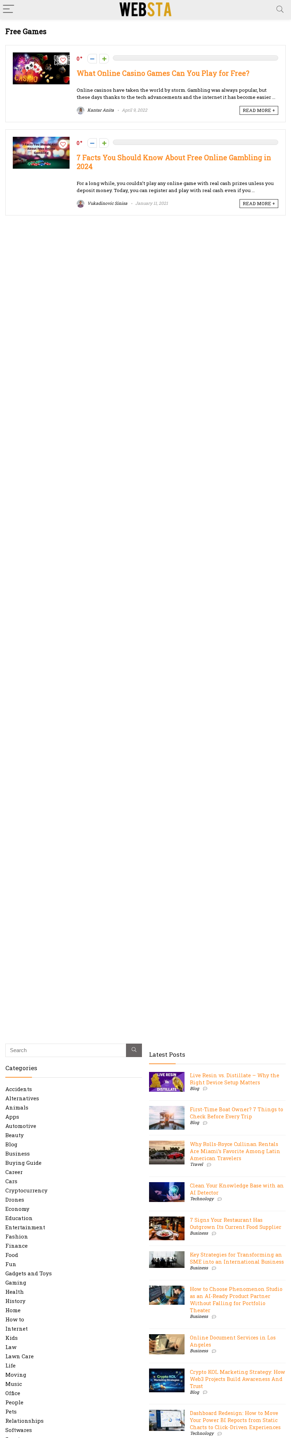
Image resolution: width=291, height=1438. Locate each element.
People (14, 1402)
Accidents (18, 1088)
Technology (202, 1198)
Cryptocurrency (26, 1190)
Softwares (18, 1429)
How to (14, 1319)
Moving (15, 1374)
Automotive (20, 1125)
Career (14, 1171)
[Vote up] (104, 58)
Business (17, 1153)
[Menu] (8, 9)
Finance (16, 1245)
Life (10, 1365)
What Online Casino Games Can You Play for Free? (163, 73)
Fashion (16, 1236)
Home (13, 1310)
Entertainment (25, 1227)
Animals (16, 1107)
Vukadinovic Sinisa (106, 203)
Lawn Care (19, 1356)
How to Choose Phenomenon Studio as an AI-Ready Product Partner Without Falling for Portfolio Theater (236, 1300)
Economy (17, 1208)
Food (11, 1254)
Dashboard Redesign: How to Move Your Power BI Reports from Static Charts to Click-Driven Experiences (235, 1420)
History (15, 1300)
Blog (11, 1144)
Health (14, 1291)
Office (12, 1393)
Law (10, 1346)
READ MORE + (259, 110)
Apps (12, 1116)
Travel (196, 1164)
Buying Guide (23, 1162)
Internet (16, 1328)
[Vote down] (92, 58)
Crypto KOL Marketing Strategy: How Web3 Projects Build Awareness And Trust (237, 1379)
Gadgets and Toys (28, 1273)
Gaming (15, 1282)
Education (19, 1217)
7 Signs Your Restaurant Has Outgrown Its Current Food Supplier (235, 1223)
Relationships (24, 1420)
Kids (11, 1337)
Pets (11, 1411)
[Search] (280, 9)
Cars (11, 1181)
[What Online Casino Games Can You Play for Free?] (41, 56)
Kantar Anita (100, 110)
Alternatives (22, 1098)
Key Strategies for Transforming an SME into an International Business (237, 1258)
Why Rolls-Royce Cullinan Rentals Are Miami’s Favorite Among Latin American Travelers (235, 1151)
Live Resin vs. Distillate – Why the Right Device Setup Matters (234, 1079)
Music (13, 1383)
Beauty (14, 1135)
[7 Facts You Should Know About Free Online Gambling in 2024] (41, 140)
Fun (10, 1264)
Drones (14, 1199)
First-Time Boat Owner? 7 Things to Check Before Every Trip (236, 1113)
